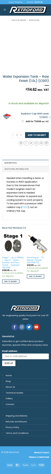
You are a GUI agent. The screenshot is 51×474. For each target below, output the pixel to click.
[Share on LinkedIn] (46, 143)
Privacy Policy (12, 427)
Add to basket (37, 135)
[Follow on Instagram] (22, 327)
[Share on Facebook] (26, 143)
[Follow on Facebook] (14, 327)
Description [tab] (10, 163)
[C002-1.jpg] (6, 116)
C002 (25, 207)
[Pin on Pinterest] (41, 143)
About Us (10, 387)
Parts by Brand (18, 20)
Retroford (34, 20)
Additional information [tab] (16, 169)
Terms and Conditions (17, 433)
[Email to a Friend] (36, 143)
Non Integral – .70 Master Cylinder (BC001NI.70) (35, 260)
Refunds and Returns (16, 421)
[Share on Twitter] (31, 143)
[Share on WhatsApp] (21, 143)
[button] (34, 2)
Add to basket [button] (10, 281)
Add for (37, 121)
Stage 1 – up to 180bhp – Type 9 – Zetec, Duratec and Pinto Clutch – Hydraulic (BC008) (13, 262)
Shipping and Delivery (16, 415)
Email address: (9, 351)
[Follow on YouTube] (36, 327)
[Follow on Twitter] (29, 327)
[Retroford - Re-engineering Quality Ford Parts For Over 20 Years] (28, 10)
